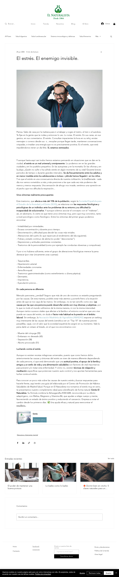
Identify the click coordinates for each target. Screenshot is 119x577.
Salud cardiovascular (38, 36)
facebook (36, 546)
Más (97, 36)
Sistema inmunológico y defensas (63, 36)
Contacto (16, 551)
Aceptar (108, 573)
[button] (114, 24)
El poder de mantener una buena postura (20, 487)
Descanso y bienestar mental (27, 435)
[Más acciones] (101, 51)
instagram (36, 549)
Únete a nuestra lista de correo (63, 547)
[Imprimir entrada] (35, 443)
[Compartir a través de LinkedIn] (23, 443)
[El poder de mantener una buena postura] (22, 472)
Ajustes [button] (82, 573)
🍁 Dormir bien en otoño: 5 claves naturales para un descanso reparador (96, 487)
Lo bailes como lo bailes (57, 486)
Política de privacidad (43, 574)
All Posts (8, 36)
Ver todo (111, 458)
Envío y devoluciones (102, 547)
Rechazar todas (94, 573)
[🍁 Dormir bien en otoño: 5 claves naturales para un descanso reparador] (97, 472)
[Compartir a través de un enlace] (29, 443)
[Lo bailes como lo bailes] (59, 472)
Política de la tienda (102, 551)
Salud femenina (85, 36)
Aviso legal (98, 554)
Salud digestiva (21, 36)
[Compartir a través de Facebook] (18, 443)
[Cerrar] (116, 573)
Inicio (15, 546)
